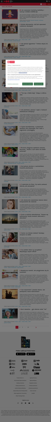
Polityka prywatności (23, 72)
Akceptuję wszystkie (39, 83)
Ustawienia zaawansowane (13, 83)
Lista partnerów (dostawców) (14, 79)
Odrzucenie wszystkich (27, 83)
